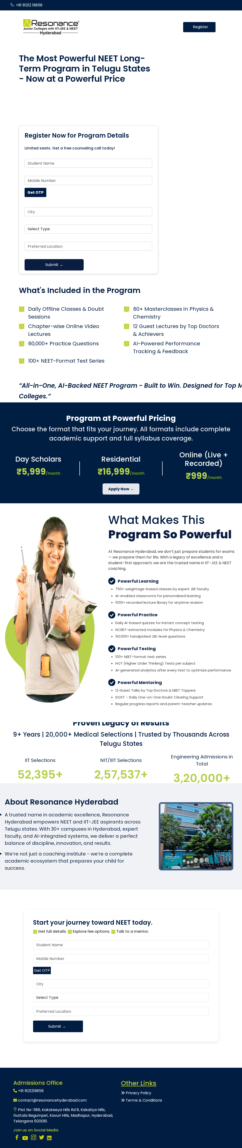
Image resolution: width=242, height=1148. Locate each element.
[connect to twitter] (41, 1138)
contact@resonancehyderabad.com (52, 1100)
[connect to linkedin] (49, 1138)
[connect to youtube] (25, 1138)
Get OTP (35, 192)
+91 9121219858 (31, 1091)
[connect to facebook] (16, 1138)
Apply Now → (121, 489)
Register (200, 27)
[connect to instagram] (33, 1138)
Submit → (54, 264)
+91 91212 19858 (29, 5)
